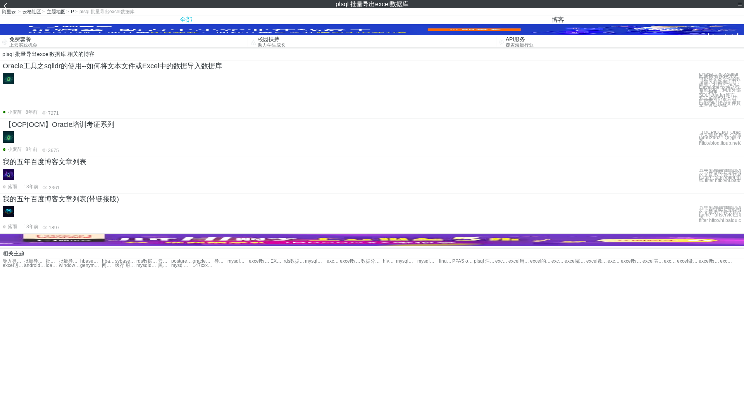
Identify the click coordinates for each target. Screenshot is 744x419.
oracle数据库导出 (203, 261)
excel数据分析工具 (670, 261)
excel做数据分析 (687, 261)
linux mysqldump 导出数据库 (445, 261)
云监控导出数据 (164, 261)
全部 (186, 19)
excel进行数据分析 (13, 265)
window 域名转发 (69, 265)
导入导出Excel (13, 261)
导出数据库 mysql (220, 261)
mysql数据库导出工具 (315, 261)
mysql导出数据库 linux (406, 261)
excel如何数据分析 (575, 261)
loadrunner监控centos (52, 265)
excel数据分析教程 (597, 261)
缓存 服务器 (125, 265)
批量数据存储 (52, 261)
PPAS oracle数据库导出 (463, 261)
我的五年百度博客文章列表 (44, 162)
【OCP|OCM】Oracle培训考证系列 (59, 124)
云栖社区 (31, 11)
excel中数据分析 (501, 261)
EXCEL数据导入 (277, 261)
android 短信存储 (34, 265)
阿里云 (9, 11)
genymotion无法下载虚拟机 (91, 265)
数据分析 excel (371, 261)
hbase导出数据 (91, 261)
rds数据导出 (147, 261)
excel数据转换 (259, 261)
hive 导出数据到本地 (389, 261)
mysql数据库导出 (238, 261)
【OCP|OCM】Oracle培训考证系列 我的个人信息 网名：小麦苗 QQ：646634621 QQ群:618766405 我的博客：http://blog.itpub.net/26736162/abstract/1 (720, 137)
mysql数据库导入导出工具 (428, 261)
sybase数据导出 (125, 261)
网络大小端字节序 (108, 265)
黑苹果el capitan (164, 265)
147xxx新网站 (203, 265)
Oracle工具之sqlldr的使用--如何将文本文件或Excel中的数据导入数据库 (112, 66)
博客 (558, 19)
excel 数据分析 (333, 261)
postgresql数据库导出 (182, 261)
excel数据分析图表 (558, 261)
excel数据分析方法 (614, 261)
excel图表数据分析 (726, 261)
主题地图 (56, 11)
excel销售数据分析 (519, 261)
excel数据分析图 (709, 261)
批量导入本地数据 (69, 261)
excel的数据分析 (540, 261)
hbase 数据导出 (108, 261)
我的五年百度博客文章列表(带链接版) (61, 199)
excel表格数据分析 (653, 261)
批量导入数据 (34, 261)
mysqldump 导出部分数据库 (147, 265)
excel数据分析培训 (631, 261)
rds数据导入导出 (294, 261)
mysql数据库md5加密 (182, 265)
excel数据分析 (350, 261)
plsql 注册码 (484, 261)
